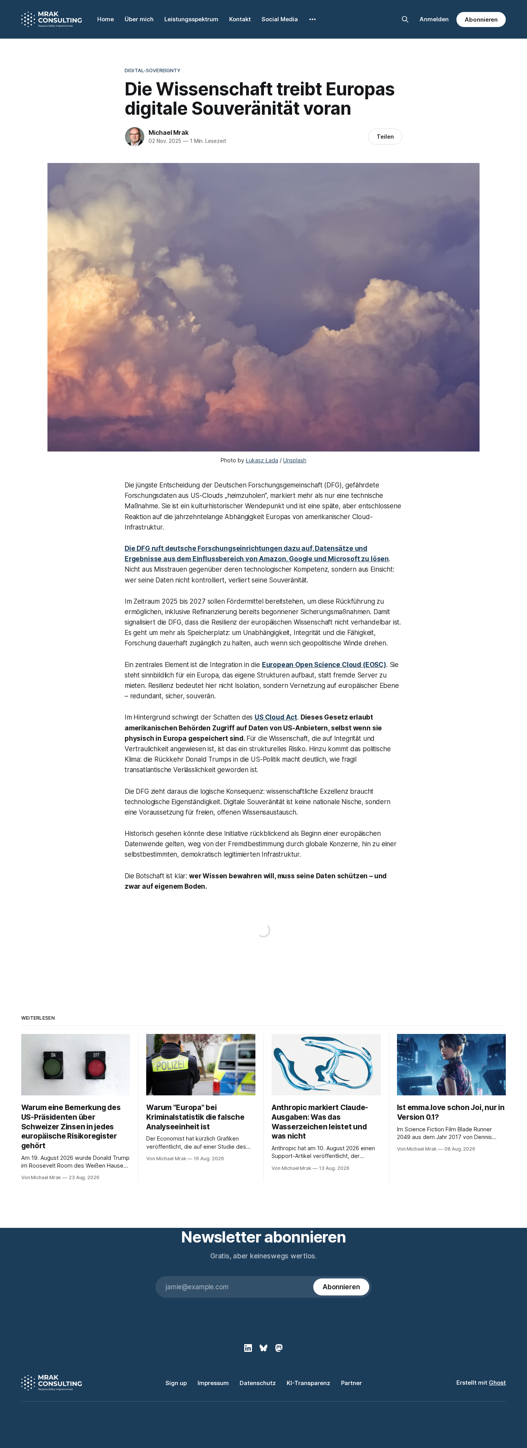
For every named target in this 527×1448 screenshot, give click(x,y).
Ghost (497, 1382)
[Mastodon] (279, 1348)
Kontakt (240, 19)
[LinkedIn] (248, 1348)
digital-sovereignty (153, 70)
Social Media (280, 19)
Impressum (213, 1383)
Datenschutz (258, 1383)
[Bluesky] (263, 1348)
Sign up (176, 1383)
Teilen (385, 136)
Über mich (139, 19)
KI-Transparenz (308, 1383)
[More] (312, 19)
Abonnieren (481, 19)
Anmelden (434, 19)
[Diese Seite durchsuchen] (405, 19)
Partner (351, 1383)
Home (105, 19)
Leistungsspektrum (191, 19)
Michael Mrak (169, 132)
